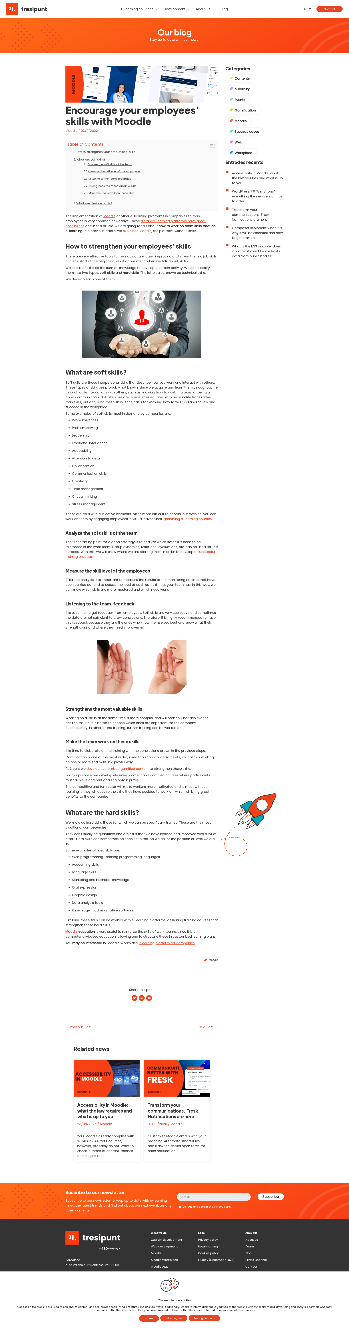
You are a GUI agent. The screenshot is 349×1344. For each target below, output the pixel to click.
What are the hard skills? (94, 203)
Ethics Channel (256, 1260)
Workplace (243, 153)
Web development (164, 1246)
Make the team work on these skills (112, 193)
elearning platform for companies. (167, 943)
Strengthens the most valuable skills (112, 186)
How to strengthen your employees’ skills (105, 152)
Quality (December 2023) (216, 1260)
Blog (248, 1253)
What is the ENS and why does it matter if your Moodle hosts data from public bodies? (256, 251)
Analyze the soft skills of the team (110, 164)
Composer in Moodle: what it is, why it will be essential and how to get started (257, 233)
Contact (251, 1267)
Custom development (166, 1240)
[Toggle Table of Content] (210, 144)
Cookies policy (208, 1253)
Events (240, 99)
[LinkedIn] (141, 998)
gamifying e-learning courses (188, 519)
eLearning (242, 89)
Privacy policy (208, 1240)
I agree (149, 1318)
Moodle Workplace (164, 1260)
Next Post (208, 1027)
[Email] (149, 998)
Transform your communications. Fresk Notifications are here (173, 1110)
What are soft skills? (90, 159)
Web (238, 142)
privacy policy (222, 1207)
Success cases (247, 131)
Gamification (245, 110)
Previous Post (79, 1027)
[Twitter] (134, 998)
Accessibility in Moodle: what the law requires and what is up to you (104, 1110)
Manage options (204, 1318)
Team (249, 1246)
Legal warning (208, 1246)
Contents (242, 78)
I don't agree (174, 1318)
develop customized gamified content (118, 768)
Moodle (71, 130)
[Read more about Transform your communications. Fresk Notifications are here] (177, 1078)
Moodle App (159, 1267)
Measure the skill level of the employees (114, 171)
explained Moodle (137, 231)
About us (251, 1240)
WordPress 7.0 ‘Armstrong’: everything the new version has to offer (257, 196)
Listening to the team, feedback (110, 179)
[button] (155, 9)
